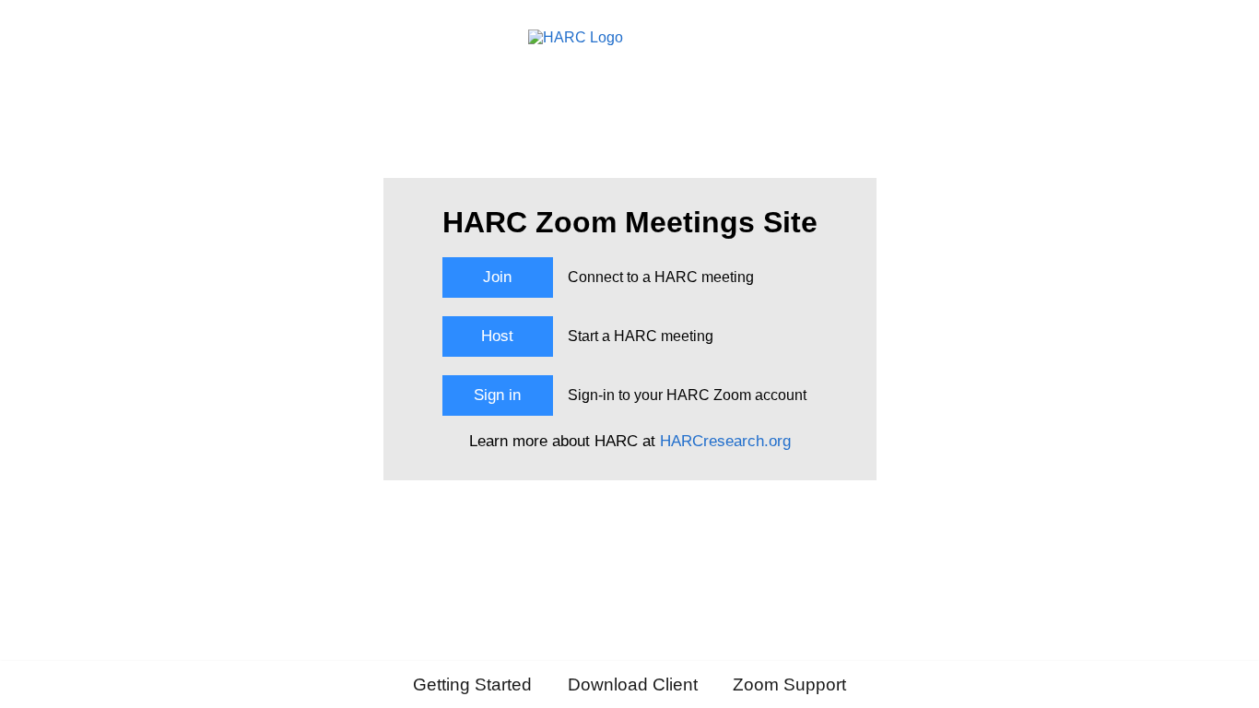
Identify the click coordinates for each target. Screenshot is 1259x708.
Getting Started (472, 684)
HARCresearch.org (725, 441)
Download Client (633, 684)
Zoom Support (789, 684)
